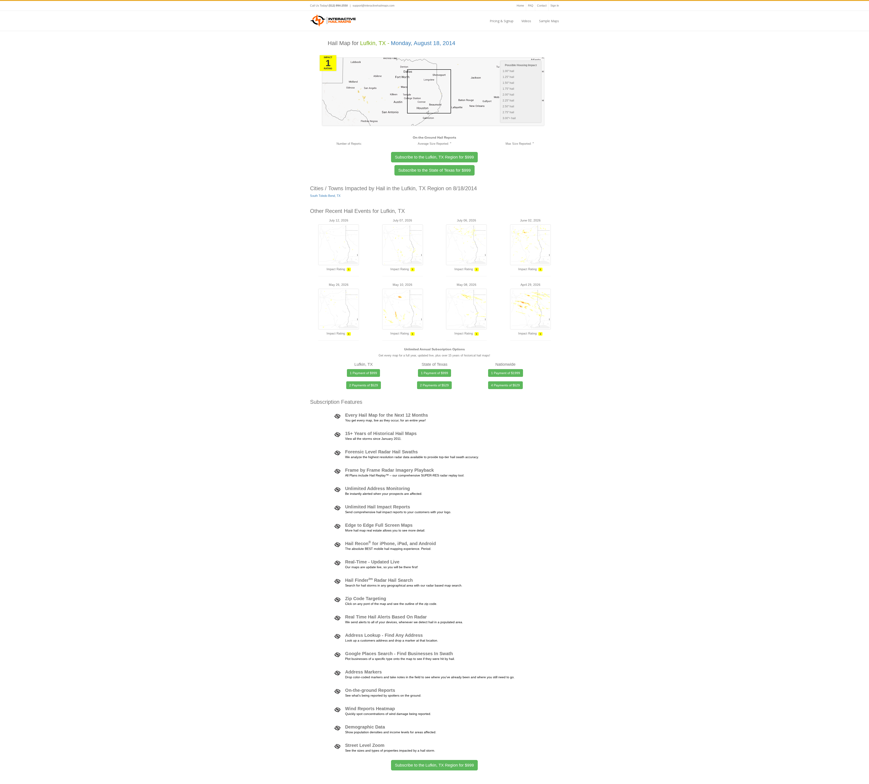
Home (520, 5)
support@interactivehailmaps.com (373, 5)
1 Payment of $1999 (505, 373)
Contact (542, 5)
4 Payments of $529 (505, 385)
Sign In (554, 5)
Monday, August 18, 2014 (423, 43)
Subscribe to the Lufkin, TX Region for (434, 157)
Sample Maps (549, 21)
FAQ (530, 5)
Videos (526, 21)
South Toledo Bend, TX (325, 195)
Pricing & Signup (501, 21)
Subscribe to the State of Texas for (434, 170)
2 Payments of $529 (363, 385)
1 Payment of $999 (363, 373)
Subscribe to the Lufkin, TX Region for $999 (434, 765)
